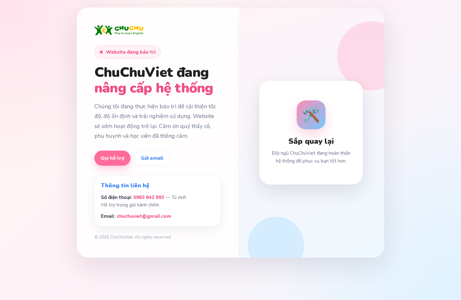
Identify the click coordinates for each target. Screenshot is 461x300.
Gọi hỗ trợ (112, 158)
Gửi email (152, 158)
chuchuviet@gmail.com (144, 216)
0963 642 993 (148, 197)
